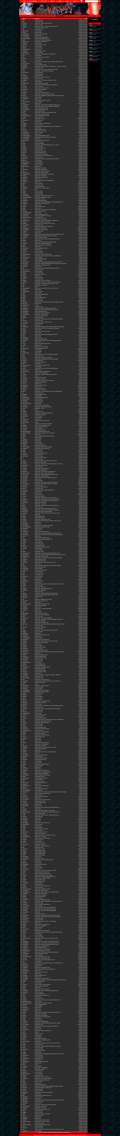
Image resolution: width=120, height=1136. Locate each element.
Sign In (91, 21)
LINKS (67, 1)
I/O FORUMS (33, 1)
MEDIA (53, 1)
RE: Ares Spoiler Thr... (93, 52)
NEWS (24, 1)
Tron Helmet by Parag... (93, 30)
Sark (99, 3)
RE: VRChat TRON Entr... (93, 45)
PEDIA (60, 1)
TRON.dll (91, 57)
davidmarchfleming (93, 27)
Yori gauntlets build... (92, 41)
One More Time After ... (93, 26)
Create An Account (96, 21)
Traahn (91, 46)
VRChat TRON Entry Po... (93, 60)
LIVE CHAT (43, 1)
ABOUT (75, 1)
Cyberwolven (92, 53)
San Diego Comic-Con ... (93, 34)
